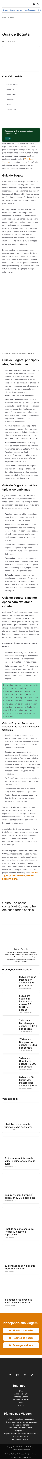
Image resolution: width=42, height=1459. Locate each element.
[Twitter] (20, 916)
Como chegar (11, 109)
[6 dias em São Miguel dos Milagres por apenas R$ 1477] (11, 1079)
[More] (30, 916)
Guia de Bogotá (12, 84)
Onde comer (11, 94)
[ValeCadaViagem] (11, 3)
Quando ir (10, 99)
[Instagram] (17, 1375)
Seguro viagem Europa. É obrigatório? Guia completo (19, 1196)
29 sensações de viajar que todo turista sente (19, 1267)
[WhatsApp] (9, 916)
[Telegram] (15, 916)
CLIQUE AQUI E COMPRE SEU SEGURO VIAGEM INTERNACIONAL (20, 876)
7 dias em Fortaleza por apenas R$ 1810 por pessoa (28, 1024)
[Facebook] (4, 916)
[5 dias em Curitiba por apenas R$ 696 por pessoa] (11, 1060)
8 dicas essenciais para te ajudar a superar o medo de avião (19, 1161)
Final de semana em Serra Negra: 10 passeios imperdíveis (19, 1232)
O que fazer (10, 104)
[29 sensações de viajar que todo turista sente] (21, 1254)
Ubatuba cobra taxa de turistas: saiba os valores (18, 1125)
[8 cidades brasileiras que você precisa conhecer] (21, 1288)
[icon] (34, 5)
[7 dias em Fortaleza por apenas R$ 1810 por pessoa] (11, 1022)
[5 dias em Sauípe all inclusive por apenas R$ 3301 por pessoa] (11, 997)
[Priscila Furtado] (21, 936)
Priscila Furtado (21, 949)
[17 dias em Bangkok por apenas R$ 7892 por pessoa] (11, 1041)
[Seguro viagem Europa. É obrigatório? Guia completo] (21, 1184)
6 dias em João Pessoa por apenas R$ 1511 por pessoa (28, 981)
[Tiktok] (25, 1375)
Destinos (11, 18)
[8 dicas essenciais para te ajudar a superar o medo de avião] (21, 1147)
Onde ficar (10, 89)
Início (4, 18)
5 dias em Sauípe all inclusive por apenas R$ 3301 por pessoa (26, 1002)
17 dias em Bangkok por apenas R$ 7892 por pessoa (28, 1043)
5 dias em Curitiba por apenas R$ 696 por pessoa (27, 1062)
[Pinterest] (25, 916)
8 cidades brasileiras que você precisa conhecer (18, 1301)
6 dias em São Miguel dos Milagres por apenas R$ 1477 (28, 1081)
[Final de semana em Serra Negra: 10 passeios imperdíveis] (21, 1218)
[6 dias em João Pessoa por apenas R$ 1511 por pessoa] (11, 979)
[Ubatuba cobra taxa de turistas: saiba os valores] (21, 1113)
